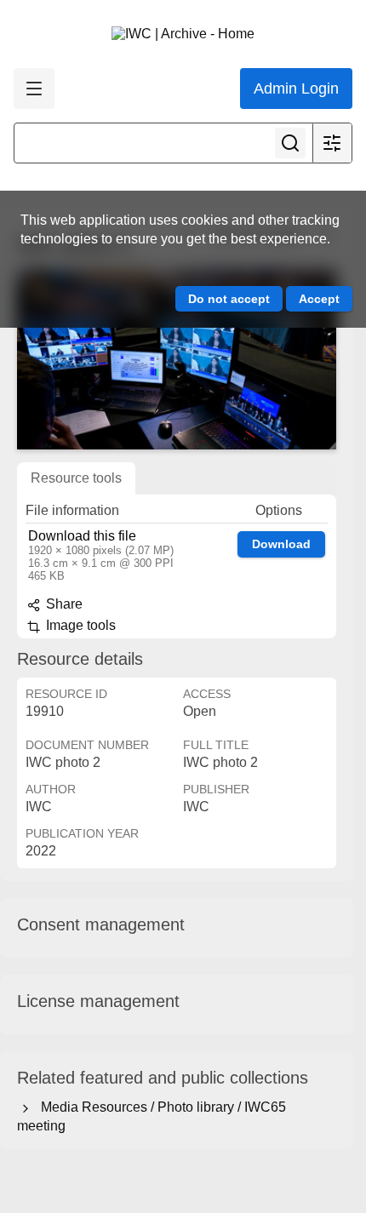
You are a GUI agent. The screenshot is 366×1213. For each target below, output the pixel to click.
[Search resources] (290, 143)
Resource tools (76, 478)
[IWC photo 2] (176, 359)
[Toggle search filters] (332, 143)
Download (281, 544)
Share (63, 604)
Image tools (79, 625)
